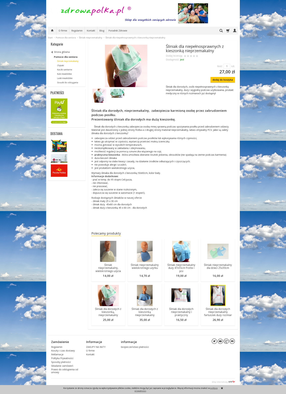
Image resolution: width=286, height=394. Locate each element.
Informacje (94, 342)
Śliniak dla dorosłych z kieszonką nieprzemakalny (145, 312)
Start (50, 37)
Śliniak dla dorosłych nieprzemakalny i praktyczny (181, 312)
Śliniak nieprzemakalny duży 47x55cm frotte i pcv (181, 268)
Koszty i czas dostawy (63, 350)
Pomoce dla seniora (65, 56)
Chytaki (60, 65)
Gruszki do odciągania (67, 82)
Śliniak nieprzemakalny (67, 61)
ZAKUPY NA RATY (95, 346)
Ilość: (220, 66)
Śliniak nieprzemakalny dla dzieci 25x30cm (218, 266)
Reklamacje (57, 354)
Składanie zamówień (62, 365)
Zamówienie (60, 342)
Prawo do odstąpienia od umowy (64, 371)
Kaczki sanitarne (64, 69)
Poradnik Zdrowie (117, 30)
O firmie (63, 30)
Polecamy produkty (106, 233)
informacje (129, 342)
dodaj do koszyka (223, 79)
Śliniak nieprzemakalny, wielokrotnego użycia (108, 268)
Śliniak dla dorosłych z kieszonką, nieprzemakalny (108, 312)
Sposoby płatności (61, 362)
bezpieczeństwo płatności (135, 346)
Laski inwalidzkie (64, 78)
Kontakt (91, 30)
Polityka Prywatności (62, 358)
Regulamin (77, 30)
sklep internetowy (220, 382)
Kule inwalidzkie (64, 74)
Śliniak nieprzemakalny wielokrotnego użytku (145, 266)
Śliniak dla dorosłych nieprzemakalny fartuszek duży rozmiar (218, 312)
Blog (101, 30)
